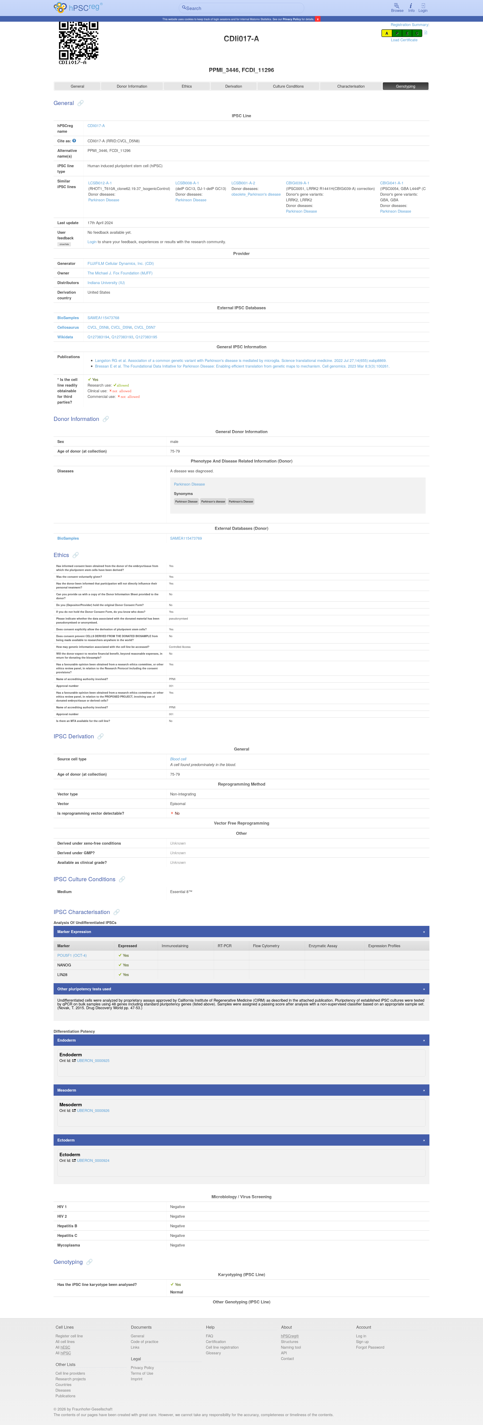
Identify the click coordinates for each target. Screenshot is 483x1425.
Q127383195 (146, 336)
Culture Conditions (288, 86)
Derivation (233, 86)
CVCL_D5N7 (144, 327)
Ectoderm (66, 1140)
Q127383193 (122, 336)
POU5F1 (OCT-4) (72, 955)
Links (135, 1347)
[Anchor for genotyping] (88, 1261)
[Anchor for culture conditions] (121, 879)
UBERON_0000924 (93, 1160)
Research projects (70, 1378)
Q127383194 (98, 336)
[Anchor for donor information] (105, 418)
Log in (361, 1335)
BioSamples (68, 317)
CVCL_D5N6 (121, 327)
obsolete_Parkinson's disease (256, 194)
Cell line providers (70, 1373)
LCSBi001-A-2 (243, 182)
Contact (287, 1358)
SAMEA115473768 (103, 317)
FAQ (209, 1335)
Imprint (136, 1378)
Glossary (213, 1352)
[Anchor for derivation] (99, 736)
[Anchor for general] (79, 103)
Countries (63, 1384)
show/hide (64, 244)
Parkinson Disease (103, 199)
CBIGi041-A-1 (392, 182)
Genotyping (405, 86)
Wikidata (65, 336)
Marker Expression (74, 931)
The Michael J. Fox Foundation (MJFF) (120, 273)
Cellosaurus (68, 327)
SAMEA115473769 (186, 538)
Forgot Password (370, 1347)
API (284, 1352)
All (62, 1347)
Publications (65, 1395)
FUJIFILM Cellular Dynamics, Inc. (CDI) (121, 263)
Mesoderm (66, 1090)
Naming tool (291, 1347)
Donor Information (132, 86)
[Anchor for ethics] (75, 555)
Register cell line (69, 1335)
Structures (289, 1341)
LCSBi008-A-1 (187, 182)
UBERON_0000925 (93, 1060)
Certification (216, 1341)
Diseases (63, 1390)
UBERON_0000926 (93, 1110)
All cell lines (65, 1341)
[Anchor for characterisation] (116, 912)
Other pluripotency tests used (84, 988)
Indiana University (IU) (106, 282)
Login (423, 10)
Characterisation (351, 86)
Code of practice (144, 1341)
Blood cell (178, 759)
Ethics (187, 86)
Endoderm (66, 1040)
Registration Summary (409, 24)
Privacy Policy (292, 19)
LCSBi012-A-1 (100, 182)
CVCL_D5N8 (98, 327)
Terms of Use (142, 1373)
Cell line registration (222, 1347)
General (77, 86)
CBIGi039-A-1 (297, 182)
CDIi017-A (96, 125)
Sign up (362, 1341)
